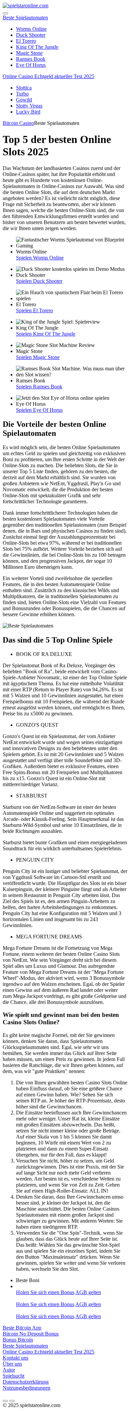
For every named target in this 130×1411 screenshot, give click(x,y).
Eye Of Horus (31, 65)
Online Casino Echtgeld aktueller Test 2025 (48, 76)
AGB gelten (88, 1292)
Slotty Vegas (29, 106)
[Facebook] (5, 1401)
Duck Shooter (30, 35)
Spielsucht (13, 1376)
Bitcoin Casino (18, 123)
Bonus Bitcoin (18, 1340)
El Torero (26, 41)
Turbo (22, 94)
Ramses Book (30, 59)
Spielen (24, 257)
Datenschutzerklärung (26, 1382)
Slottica (24, 88)
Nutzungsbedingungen (26, 1388)
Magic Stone (29, 53)
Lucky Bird (28, 112)
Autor (9, 1370)
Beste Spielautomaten (25, 17)
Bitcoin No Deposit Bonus (31, 1334)
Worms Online (31, 29)
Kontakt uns (15, 1358)
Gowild (24, 100)
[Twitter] (12, 1401)
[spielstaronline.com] (25, 5)
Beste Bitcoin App (22, 1328)
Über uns (12, 1364)
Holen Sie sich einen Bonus (45, 1292)
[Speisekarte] (5, 13)
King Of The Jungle (37, 47)
